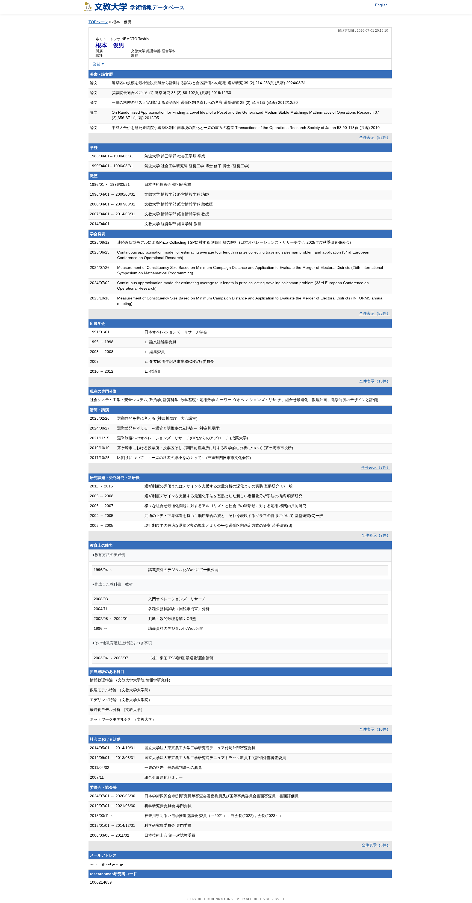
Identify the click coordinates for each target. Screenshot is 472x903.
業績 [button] (97, 64)
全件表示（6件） (375, 845)
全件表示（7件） (375, 467)
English (381, 5)
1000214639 (101, 882)
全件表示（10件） (374, 729)
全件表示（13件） (374, 381)
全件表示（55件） (374, 313)
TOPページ (98, 22)
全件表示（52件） (374, 137)
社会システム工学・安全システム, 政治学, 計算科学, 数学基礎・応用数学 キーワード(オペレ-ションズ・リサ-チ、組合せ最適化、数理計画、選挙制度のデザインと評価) (234, 400)
